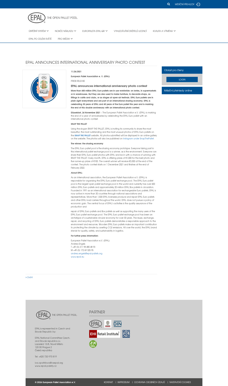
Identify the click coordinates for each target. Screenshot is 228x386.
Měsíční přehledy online (178, 90)
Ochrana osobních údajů (149, 382)
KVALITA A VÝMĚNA (163, 31)
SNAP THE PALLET (83, 135)
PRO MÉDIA (64, 38)
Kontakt (108, 382)
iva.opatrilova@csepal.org (49, 362)
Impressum (124, 382)
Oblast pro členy (174, 70)
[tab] (182, 70)
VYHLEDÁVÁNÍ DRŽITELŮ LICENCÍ (130, 31)
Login (182, 79)
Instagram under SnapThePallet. (138, 138)
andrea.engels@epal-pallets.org (86, 253)
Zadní (30, 277)
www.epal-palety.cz (45, 365)
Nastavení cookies (180, 382)
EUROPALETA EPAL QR (93, 31)
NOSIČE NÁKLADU (64, 31)
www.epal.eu (77, 256)
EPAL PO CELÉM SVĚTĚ (40, 38)
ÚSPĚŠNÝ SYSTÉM (37, 31)
